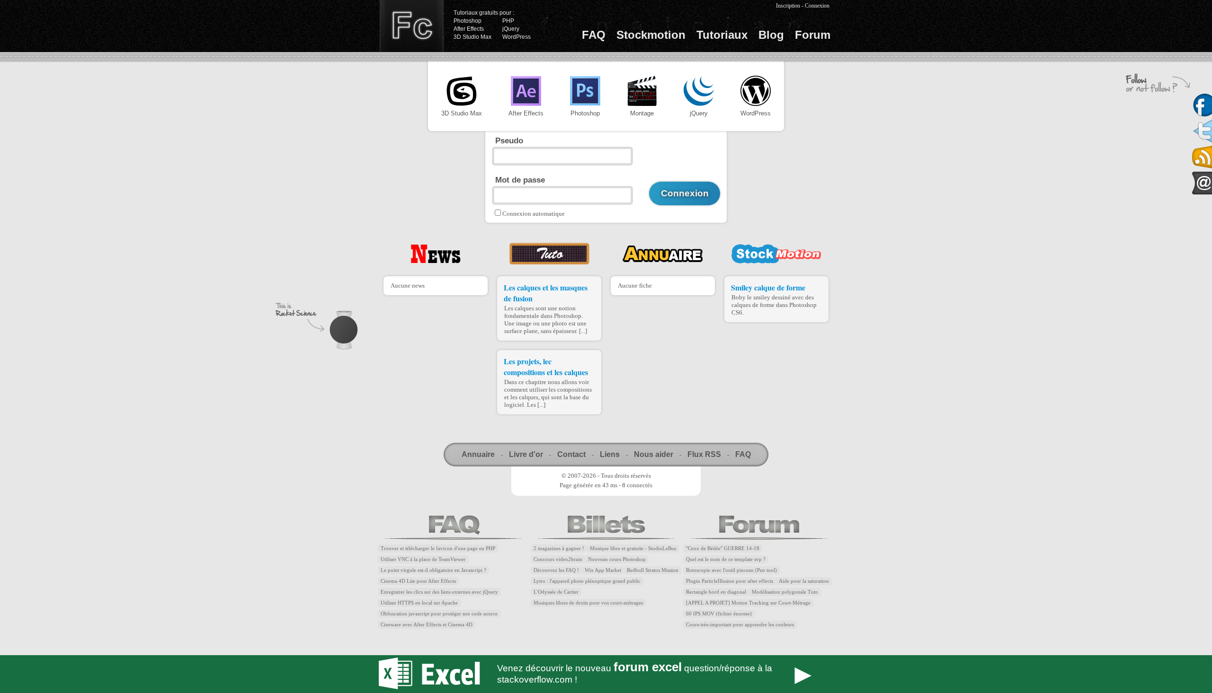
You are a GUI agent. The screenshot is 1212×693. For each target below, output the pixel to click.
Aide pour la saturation (804, 581)
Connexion (817, 5)
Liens (610, 454)
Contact (571, 454)
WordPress (516, 37)
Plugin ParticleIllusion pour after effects (729, 581)
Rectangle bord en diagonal (716, 592)
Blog (771, 34)
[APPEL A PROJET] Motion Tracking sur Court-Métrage (748, 602)
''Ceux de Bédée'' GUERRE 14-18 (722, 548)
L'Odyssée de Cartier (556, 592)
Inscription (788, 5)
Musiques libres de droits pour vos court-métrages (588, 602)
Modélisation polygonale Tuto (785, 592)
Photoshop (467, 21)
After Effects (469, 29)
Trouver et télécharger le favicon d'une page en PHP (438, 548)
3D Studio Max (472, 37)
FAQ (594, 34)
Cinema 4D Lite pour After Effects (418, 581)
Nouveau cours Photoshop (617, 559)
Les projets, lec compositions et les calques (546, 366)
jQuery (510, 29)
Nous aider (653, 454)
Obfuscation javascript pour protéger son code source (439, 613)
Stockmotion (651, 34)
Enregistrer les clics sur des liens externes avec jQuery (439, 592)
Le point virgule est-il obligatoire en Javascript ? (433, 570)
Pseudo (509, 140)
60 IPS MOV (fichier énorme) (719, 613)
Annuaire (478, 454)
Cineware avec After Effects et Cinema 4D (426, 624)
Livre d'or (526, 454)
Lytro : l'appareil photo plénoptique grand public (587, 581)
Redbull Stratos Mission (652, 570)
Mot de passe (520, 179)
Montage (642, 113)
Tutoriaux (722, 34)
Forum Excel (606, 674)
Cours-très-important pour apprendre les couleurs (740, 624)
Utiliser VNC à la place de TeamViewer (423, 559)
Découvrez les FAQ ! (556, 570)
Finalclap (411, 26)
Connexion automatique (533, 213)
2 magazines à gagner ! (559, 548)
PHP (508, 21)
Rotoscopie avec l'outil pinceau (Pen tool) (731, 570)
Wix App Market (603, 570)
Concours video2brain (558, 559)
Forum (812, 34)
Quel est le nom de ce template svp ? (726, 559)
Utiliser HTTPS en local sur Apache (419, 602)
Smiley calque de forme (768, 287)
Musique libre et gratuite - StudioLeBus (633, 548)
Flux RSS (704, 454)
